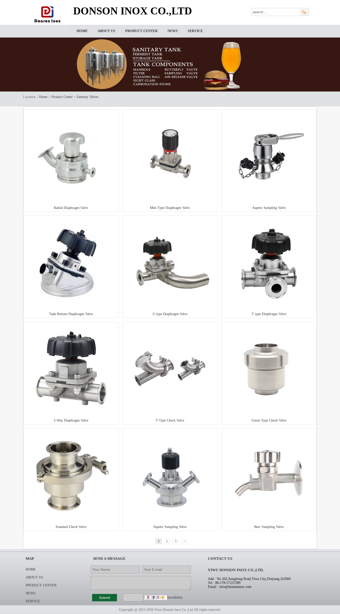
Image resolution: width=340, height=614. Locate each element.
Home (43, 97)
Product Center (62, 97)
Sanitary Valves (87, 97)
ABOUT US (106, 31)
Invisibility (175, 597)
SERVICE (195, 31)
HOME (82, 31)
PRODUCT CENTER (141, 31)
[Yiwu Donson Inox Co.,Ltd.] (48, 21)
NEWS (173, 31)
